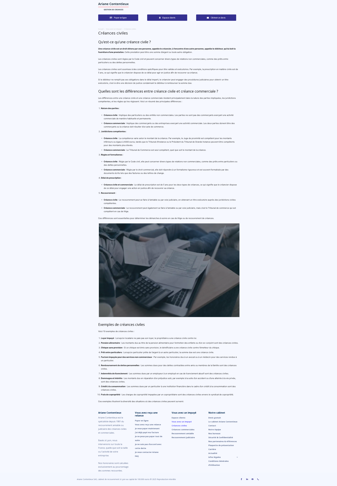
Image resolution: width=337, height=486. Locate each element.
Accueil (100, 29)
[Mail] (252, 479)
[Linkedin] (247, 479)
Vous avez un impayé (114, 29)
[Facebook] (241, 479)
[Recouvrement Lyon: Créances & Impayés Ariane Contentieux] (113, 6)
